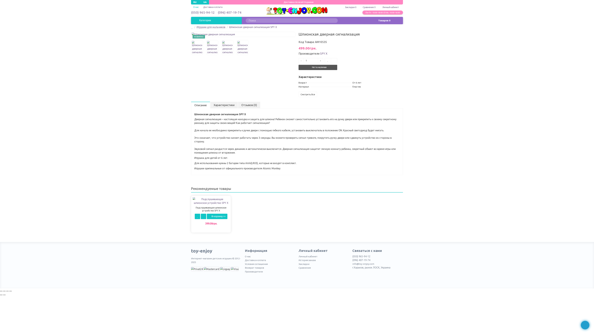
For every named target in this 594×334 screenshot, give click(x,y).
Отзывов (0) (249, 105)
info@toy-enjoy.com (363, 264)
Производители (254, 271)
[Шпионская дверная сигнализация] (243, 34)
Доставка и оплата (212, 7)
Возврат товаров (254, 267)
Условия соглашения (256, 264)
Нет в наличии (319, 67)
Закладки (304, 264)
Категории (205, 20)
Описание (200, 105)
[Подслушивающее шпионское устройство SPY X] (211, 200)
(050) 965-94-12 (203, 12)
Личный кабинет (308, 256)
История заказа (307, 260)
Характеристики (224, 105)
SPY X (323, 53)
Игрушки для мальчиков (211, 27)
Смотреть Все (308, 94)
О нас (248, 256)
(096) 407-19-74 (229, 12)
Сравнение (305, 267)
